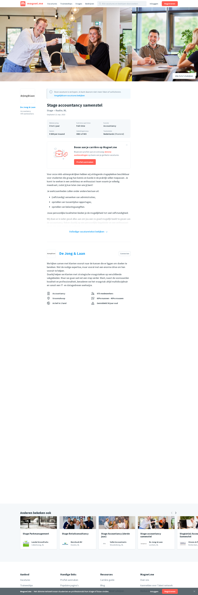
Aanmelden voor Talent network (156, 585)
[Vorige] (172, 513)
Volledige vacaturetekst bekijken (86, 231)
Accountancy (109, 125)
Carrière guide (107, 579)
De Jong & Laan (27, 107)
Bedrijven (89, 3)
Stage (50, 110)
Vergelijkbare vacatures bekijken (69, 95)
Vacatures (52, 3)
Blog (102, 585)
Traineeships (66, 3)
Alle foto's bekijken (184, 76)
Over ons (144, 579)
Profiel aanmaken (85, 162)
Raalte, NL (61, 110)
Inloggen (154, 3)
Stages (78, 3)
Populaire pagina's (69, 585)
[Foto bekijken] (66, 44)
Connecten (124, 253)
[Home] (31, 3)
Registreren (169, 3)
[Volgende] (176, 513)
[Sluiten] (194, 591)
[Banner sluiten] (126, 145)
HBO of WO (81, 134)
